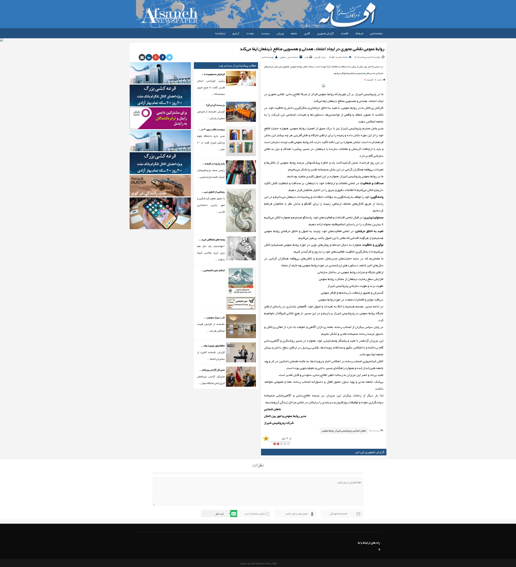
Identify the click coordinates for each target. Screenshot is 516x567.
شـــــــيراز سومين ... (214, 317)
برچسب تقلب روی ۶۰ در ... (211, 129)
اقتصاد (344, 33)
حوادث (250, 33)
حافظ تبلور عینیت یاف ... (213, 345)
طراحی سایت (270, 563)
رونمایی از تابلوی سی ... (213, 191)
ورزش (280, 33)
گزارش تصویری (325, 33)
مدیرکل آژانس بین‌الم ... (212, 369)
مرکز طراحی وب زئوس (250, 563)
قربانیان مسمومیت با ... (213, 74)
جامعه (294, 33)
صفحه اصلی (376, 33)
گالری (307, 33)
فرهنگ (359, 33)
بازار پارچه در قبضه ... (213, 163)
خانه (379, 79)
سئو (262, 563)
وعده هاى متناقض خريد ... (212, 239)
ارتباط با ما (220, 33)
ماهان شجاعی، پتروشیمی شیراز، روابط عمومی (344, 430)
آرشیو (235, 33)
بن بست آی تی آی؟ (215, 105)
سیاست (265, 33)
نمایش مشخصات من (255, 513)
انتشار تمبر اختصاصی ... (213, 270)
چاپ (306, 57)
